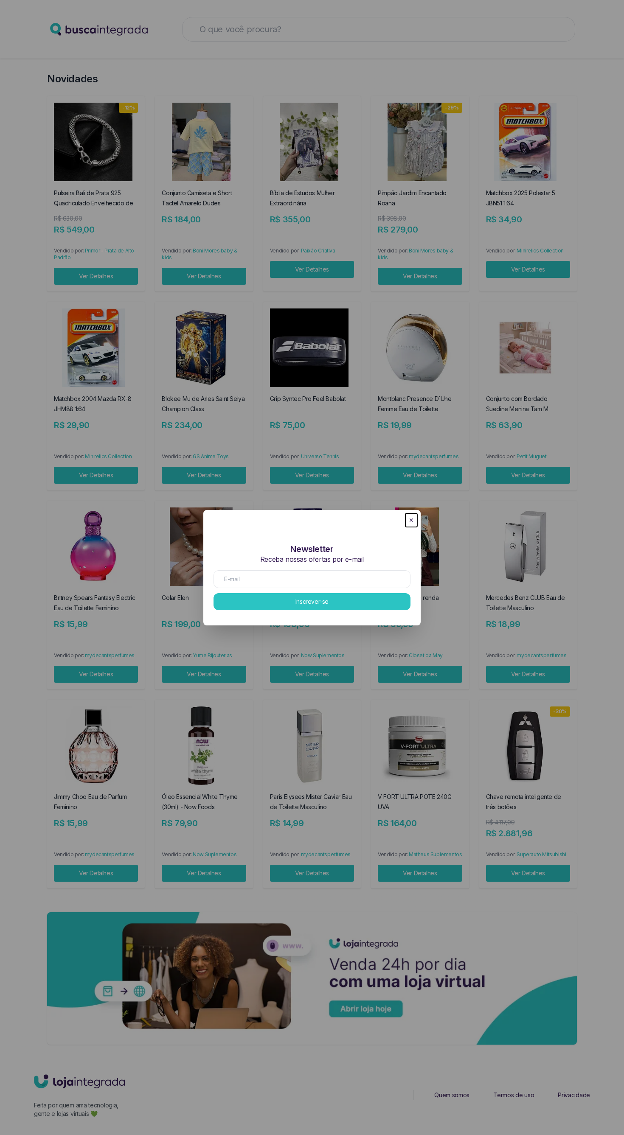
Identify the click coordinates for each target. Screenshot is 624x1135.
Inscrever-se (312, 601)
